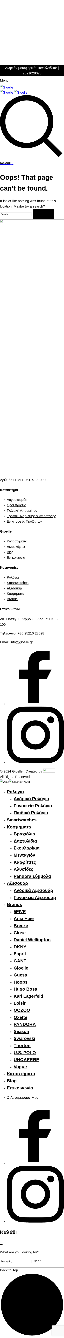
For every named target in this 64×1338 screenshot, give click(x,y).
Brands (12, 599)
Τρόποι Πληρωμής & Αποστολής (31, 516)
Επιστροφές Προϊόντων (24, 521)
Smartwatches (18, 583)
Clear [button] (37, 1261)
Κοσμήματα (15, 593)
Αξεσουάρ (14, 588)
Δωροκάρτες (16, 547)
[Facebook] (35, 704)
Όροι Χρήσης (16, 505)
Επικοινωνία (16, 557)
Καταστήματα (17, 541)
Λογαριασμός (17, 500)
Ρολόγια (13, 577)
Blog (10, 552)
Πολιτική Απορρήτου (22, 510)
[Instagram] (35, 762)
